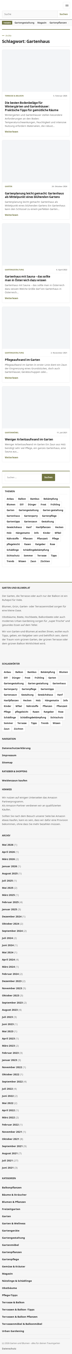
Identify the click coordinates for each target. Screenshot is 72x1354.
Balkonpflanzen (12, 1187)
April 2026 (8, 851)
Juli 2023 (7, 1017)
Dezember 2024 (12, 916)
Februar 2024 (10, 973)
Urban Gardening (13, 1331)
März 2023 (8, 1045)
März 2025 (8, 895)
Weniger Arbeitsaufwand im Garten (29, 439)
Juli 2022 (7, 1088)
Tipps (54, 555)
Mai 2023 (7, 1031)
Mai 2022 (7, 1103)
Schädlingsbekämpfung (36, 549)
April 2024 (8, 959)
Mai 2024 (7, 952)
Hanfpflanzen (43, 527)
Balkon (22, 498)
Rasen (27, 544)
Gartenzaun (30, 521)
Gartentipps (13, 521)
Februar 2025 (10, 902)
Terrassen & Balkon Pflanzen (20, 1316)
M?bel (58, 532)
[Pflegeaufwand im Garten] (36, 328)
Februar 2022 (10, 1124)
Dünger (32, 504)
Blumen (11, 504)
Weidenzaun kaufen (14, 780)
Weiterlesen (11, 131)
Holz (9, 532)
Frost (43, 504)
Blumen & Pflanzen (14, 1201)
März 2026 (8, 859)
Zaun (33, 561)
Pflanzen (28, 538)
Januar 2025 (9, 909)
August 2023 (10, 1009)
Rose (52, 544)
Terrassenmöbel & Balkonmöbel (22, 1323)
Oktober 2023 (10, 995)
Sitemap (7, 762)
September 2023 (12, 1002)
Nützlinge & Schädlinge (17, 1280)
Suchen (64, 14)
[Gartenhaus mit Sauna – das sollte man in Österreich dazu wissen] (36, 244)
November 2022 (12, 1067)
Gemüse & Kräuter (13, 1266)
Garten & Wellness (13, 1223)
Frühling (55, 504)
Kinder (46, 532)
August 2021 (10, 1153)
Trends (10, 561)
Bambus (34, 498)
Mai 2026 (7, 844)
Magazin (42, 22)
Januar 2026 (9, 866)
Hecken (59, 527)
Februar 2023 (10, 1052)
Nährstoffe (13, 538)
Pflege (55, 538)
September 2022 (12, 1081)
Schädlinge (13, 549)
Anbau (10, 498)
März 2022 (8, 1117)
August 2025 (10, 873)
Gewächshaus (14, 527)
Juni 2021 (8, 1167)
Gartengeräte (10, 1230)
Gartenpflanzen (58, 22)
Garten (8, 186)
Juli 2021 (7, 1160)
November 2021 (12, 1131)
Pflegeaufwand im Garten (22, 360)
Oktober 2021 (10, 1139)
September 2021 (12, 1146)
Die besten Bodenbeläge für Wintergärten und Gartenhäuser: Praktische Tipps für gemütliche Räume (31, 106)
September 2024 (12, 930)
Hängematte (23, 532)
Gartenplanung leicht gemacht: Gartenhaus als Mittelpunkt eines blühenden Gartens (34, 195)
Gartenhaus (13, 515)
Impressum (9, 755)
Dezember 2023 (12, 981)
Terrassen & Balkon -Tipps (18, 1309)
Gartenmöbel (12, 433)
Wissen (22, 561)
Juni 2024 (8, 945)
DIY (22, 504)
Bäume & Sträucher (14, 1194)
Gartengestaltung (24, 22)
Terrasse (42, 555)
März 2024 (8, 966)
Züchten (45, 561)
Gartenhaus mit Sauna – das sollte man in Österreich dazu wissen (27, 278)
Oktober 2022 (10, 1074)
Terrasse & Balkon (14, 96)
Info (36, 532)
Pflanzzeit (42, 538)
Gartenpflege (49, 515)
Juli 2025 (7, 880)
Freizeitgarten (11, 1209)
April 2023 (8, 1038)
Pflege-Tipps (9, 1295)
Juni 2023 (8, 1024)
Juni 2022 (8, 1095)
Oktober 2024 (10, 923)
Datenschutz (9, 1348)
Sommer (28, 555)
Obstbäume (9, 1288)
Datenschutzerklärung (16, 748)
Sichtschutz (13, 555)
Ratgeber (40, 544)
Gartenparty (31, 515)
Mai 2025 (7, 887)
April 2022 (8, 1110)
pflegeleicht (13, 544)
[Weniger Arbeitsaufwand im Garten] (36, 407)
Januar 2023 (9, 1060)
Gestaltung (48, 521)
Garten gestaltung (53, 510)
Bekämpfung (51, 498)
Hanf (28, 527)
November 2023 (12, 988)
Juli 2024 (7, 938)
